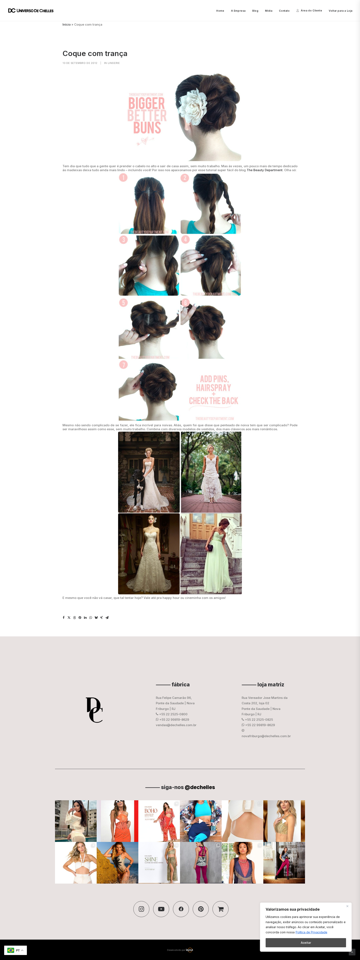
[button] (63, 617)
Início (66, 24)
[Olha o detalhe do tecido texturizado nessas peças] (242, 821)
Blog (255, 10)
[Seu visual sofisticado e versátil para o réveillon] (76, 863)
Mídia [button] (268, 10)
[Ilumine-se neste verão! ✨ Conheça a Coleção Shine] (76, 821)
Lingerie (114, 63)
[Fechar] (347, 906)
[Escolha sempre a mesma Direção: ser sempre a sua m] (284, 863)
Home (220, 10)
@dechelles (200, 787)
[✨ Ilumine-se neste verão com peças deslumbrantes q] (159, 863)
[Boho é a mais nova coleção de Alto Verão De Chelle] (117, 821)
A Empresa (238, 10)
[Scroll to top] (352, 952)
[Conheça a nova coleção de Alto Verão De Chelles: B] (159, 821)
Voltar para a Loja (340, 10)
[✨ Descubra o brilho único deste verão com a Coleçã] (284, 821)
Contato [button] (284, 10)
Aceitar (306, 942)
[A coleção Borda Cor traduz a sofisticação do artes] (242, 863)
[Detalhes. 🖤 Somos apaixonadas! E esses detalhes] (201, 863)
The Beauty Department (264, 170)
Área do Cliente (311, 10)
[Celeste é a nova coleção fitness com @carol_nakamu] (201, 821)
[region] (306, 927)
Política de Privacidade (311, 932)
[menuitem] (221, 10)
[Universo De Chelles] (33, 10)
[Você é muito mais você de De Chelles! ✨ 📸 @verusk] (117, 863)
